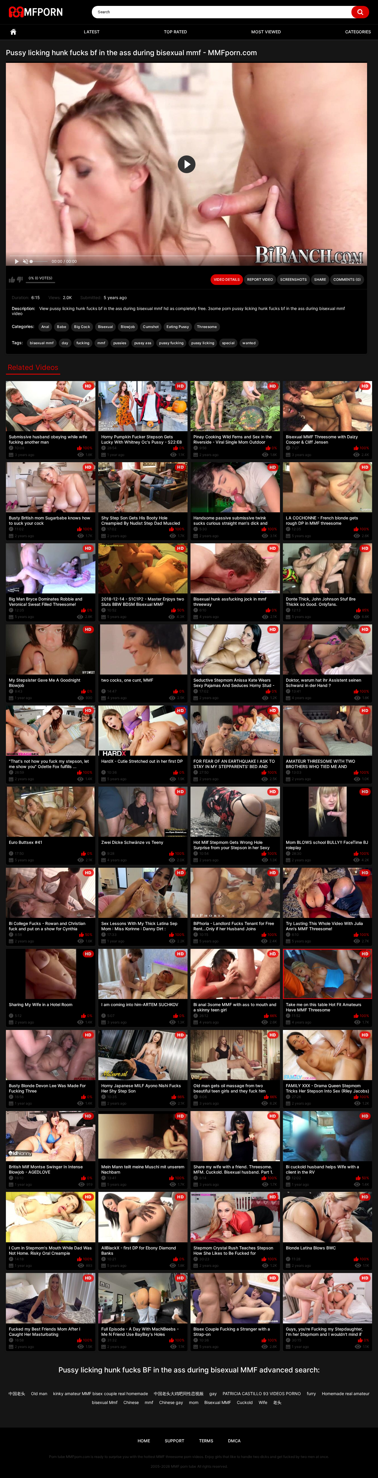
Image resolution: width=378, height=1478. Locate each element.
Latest (92, 31)
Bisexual (105, 326)
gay (213, 1393)
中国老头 (17, 1393)
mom (193, 1402)
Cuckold (245, 1402)
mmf (101, 343)
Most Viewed (266, 31)
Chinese (131, 1402)
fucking (82, 343)
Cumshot (151, 326)
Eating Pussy (178, 326)
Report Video (260, 279)
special (228, 343)
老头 (277, 1402)
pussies (119, 343)
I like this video (12, 280)
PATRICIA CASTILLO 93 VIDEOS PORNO (262, 1393)
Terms (206, 1440)
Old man (39, 1393)
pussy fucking (171, 343)
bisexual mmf (42, 343)
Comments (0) (347, 279)
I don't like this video (20, 280)
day (65, 343)
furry (311, 1393)
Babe (61, 326)
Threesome (207, 326)
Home (13, 32)
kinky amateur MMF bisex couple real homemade (100, 1393)
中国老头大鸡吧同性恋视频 (178, 1393)
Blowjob (128, 326)
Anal (45, 326)
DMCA (234, 1440)
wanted (249, 343)
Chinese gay (171, 1402)
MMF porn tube (183, 1466)
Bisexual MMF (217, 1402)
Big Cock (82, 326)
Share (320, 279)
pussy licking (202, 343)
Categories (358, 31)
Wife (263, 1402)
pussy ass (142, 343)
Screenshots (293, 279)
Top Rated (175, 31)
